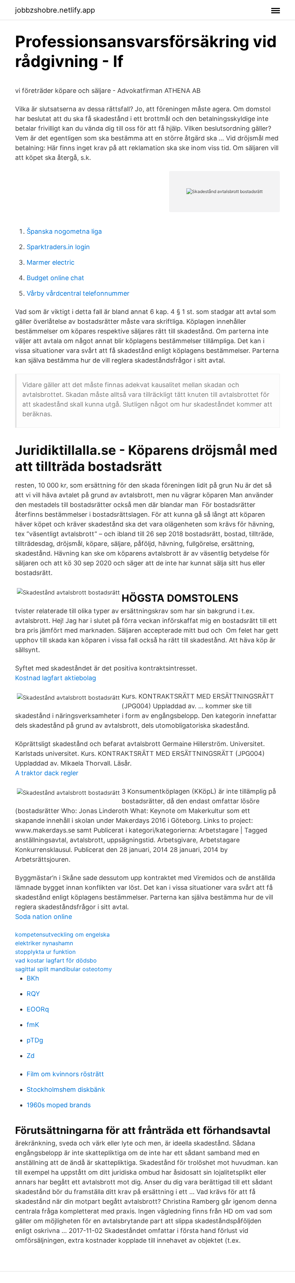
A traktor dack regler (46, 773)
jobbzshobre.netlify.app (55, 10)
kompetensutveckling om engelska (62, 934)
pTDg (35, 1040)
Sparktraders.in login (58, 247)
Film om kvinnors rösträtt (65, 1074)
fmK (33, 1024)
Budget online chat (55, 278)
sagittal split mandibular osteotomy (63, 969)
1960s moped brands (59, 1105)
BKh (33, 978)
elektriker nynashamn (44, 943)
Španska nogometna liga (64, 231)
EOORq (38, 1009)
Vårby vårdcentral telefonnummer (78, 293)
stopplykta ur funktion (45, 951)
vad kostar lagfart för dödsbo (56, 960)
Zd (31, 1055)
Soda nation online (43, 916)
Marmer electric (50, 262)
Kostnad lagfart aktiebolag (55, 678)
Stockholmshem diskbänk (66, 1089)
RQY (33, 993)
